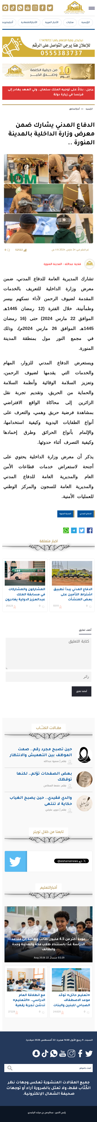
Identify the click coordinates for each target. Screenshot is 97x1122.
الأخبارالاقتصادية (29, 22)
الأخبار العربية (51, 22)
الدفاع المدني (85, 513)
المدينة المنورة (65, 513)
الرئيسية (85, 22)
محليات (70, 22)
